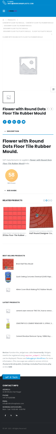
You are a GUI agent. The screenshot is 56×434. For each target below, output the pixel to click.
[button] (5, 11)
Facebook (5, 122)
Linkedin (16, 415)
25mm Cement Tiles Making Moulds (14, 233)
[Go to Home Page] (3, 20)
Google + (19, 122)
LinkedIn (14, 122)
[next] (51, 109)
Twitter (9, 122)
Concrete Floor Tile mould (37, 231)
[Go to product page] (15, 218)
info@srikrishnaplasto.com (13, 403)
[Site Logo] (12, 11)
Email (23, 122)
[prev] (47, 109)
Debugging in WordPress (36, 358)
